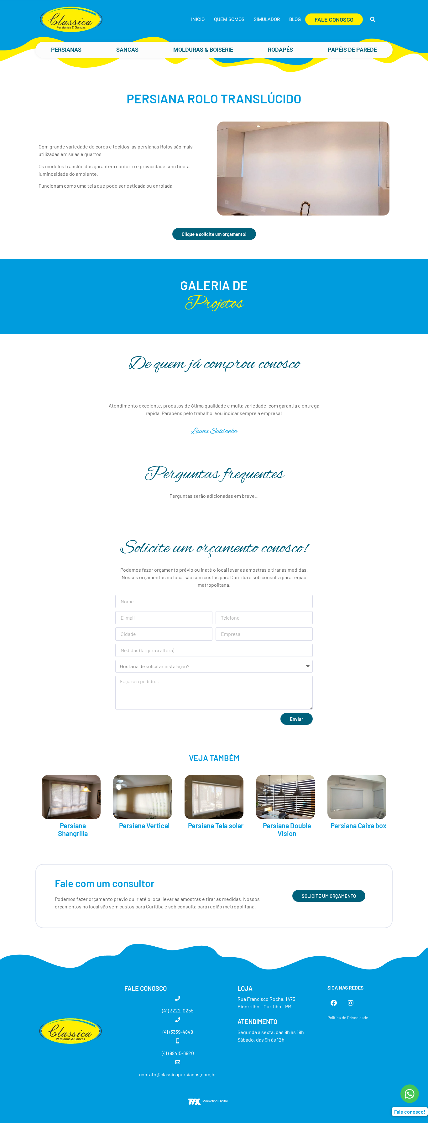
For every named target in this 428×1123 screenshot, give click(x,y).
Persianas (66, 49)
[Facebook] (333, 1003)
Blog (295, 19)
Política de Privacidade (347, 1017)
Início (198, 19)
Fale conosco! (409, 1112)
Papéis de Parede (352, 49)
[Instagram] (350, 1003)
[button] (372, 19)
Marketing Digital (214, 1101)
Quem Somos (229, 19)
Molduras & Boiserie (203, 49)
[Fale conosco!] (409, 1093)
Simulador (267, 19)
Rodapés (280, 49)
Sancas (127, 49)
